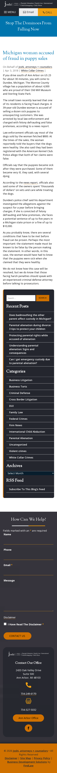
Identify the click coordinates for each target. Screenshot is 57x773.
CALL (49, 12)
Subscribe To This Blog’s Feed (27, 489)
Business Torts (18, 386)
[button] (9, 11)
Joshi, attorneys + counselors (35, 66)
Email (8, 565)
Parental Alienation (21, 438)
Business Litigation (20, 380)
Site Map (25, 758)
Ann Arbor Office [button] (28, 718)
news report (31, 182)
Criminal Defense (19, 393)
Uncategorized (18, 444)
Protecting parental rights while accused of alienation (28, 337)
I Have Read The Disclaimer (26, 624)
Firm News (15, 425)
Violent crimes (17, 451)
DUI (11, 405)
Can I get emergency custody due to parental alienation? (29, 361)
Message (9, 580)
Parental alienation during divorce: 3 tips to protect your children (30, 327)
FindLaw (28, 765)
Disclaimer (10, 617)
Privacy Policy (42, 758)
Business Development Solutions (27, 762)
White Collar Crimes (32, 70)
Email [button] (30, 12)
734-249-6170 (28, 693)
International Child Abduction (27, 431)
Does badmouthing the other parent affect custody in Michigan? (30, 316)
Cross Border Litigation (23, 399)
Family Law (16, 412)
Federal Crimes (18, 418)
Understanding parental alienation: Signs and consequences (23, 349)
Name (7, 534)
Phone (7, 549)
